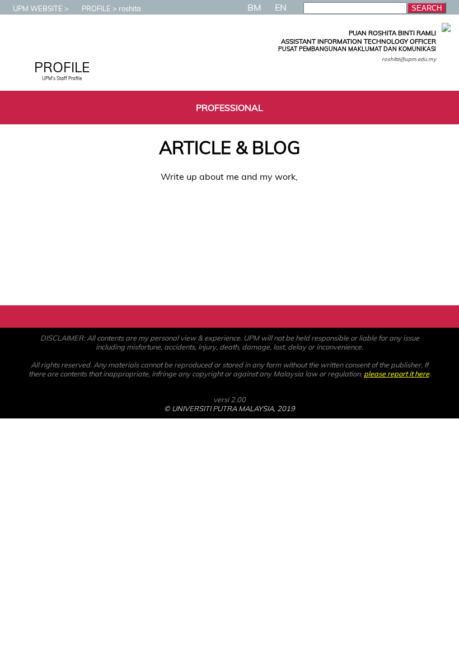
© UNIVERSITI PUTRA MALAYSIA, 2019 (229, 408)
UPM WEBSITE (38, 8)
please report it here (396, 373)
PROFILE (96, 8)
